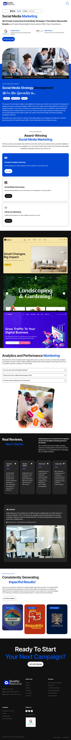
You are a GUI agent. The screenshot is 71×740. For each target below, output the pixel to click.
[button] (23, 608)
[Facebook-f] (26, 711)
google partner (15, 30)
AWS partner (48, 30)
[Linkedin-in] (29, 711)
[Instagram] (32, 711)
